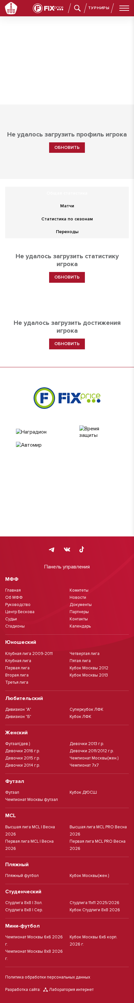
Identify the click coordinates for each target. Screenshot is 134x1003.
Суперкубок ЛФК (86, 709)
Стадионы (15, 626)
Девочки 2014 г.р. (22, 765)
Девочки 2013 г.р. (87, 743)
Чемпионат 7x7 (84, 765)
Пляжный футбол (22, 875)
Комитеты (79, 590)
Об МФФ (14, 597)
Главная (13, 590)
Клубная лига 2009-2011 (29, 653)
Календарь (80, 626)
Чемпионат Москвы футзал (31, 799)
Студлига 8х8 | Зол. (24, 902)
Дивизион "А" (18, 709)
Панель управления (67, 567)
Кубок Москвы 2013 (89, 675)
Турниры (99, 8)
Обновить (67, 147)
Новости (78, 597)
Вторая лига (17, 675)
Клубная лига (18, 660)
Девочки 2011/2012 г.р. (92, 751)
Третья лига (16, 682)
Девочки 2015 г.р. (22, 758)
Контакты (79, 619)
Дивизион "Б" (18, 716)
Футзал (12, 792)
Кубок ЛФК (80, 716)
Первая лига (17, 668)
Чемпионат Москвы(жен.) (94, 758)
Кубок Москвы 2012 (89, 668)
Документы (81, 604)
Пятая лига (80, 660)
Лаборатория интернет (71, 989)
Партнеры (79, 611)
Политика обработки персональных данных (47, 977)
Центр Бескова (19, 611)
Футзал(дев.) (17, 743)
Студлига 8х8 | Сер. (24, 910)
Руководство (18, 604)
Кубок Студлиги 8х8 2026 (95, 910)
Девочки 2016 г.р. (22, 751)
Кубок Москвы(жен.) (89, 875)
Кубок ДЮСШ (83, 792)
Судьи (11, 619)
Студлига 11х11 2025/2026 (94, 902)
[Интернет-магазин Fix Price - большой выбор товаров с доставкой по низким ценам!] (67, 398)
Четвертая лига (85, 653)
